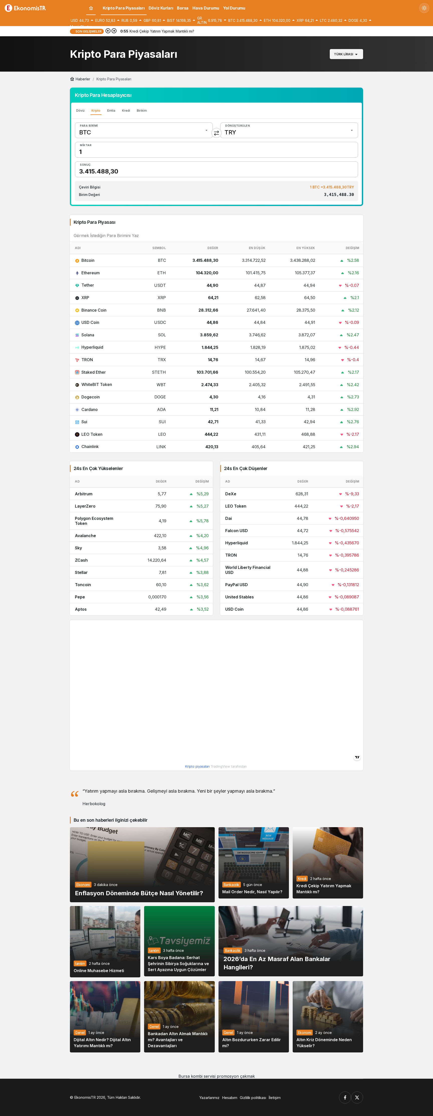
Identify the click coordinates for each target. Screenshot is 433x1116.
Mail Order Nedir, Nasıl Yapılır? (252, 891)
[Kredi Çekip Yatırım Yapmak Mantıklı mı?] (328, 863)
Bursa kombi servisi (196, 1076)
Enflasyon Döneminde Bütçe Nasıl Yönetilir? (139, 893)
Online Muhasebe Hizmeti (99, 970)
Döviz (80, 110)
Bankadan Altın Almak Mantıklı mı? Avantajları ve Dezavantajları (177, 1039)
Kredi (126, 110)
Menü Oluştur (81, 27)
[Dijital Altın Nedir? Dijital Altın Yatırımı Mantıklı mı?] (105, 1016)
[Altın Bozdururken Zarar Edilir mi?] (254, 1016)
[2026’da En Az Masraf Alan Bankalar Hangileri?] (291, 941)
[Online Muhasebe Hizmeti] (105, 941)
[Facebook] (345, 1097)
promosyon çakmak (236, 1076)
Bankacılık (232, 884)
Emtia (111, 110)
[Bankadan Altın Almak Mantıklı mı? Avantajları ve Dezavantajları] (179, 1016)
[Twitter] (357, 1097)
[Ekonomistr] (26, 7)
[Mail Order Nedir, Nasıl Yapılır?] (254, 863)
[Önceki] (108, 31)
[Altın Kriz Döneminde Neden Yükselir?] (328, 1016)
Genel (79, 1032)
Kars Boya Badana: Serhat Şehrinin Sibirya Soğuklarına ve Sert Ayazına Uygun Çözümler (178, 963)
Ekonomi (83, 884)
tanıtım (80, 963)
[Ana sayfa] (91, 8)
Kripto (95, 110)
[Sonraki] (114, 31)
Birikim (142, 110)
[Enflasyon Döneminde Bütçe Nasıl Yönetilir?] (142, 864)
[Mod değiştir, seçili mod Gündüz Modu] (424, 8)
